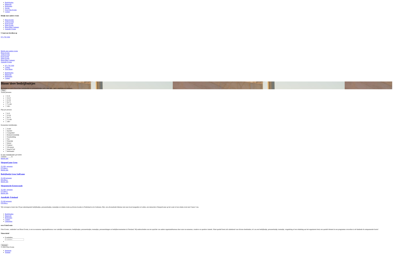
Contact (7, 12)
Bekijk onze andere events (9, 51)
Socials (7, 8)
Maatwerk (8, 4)
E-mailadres (9, 237)
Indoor (9, 143)
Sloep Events (9, 25)
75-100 (9, 104)
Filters (3, 90)
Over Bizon (8, 69)
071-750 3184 (5, 37)
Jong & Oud (11, 149)
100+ (8, 106)
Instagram (8, 250)
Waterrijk (10, 141)
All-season (10, 147)
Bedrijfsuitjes (9, 2)
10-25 (9, 98)
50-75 (9, 102)
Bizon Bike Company (12, 27)
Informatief (10, 151)
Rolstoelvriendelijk (13, 135)
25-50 (9, 100)
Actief (9, 129)
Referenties (8, 6)
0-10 (8, 96)
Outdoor (9, 145)
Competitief (11, 133)
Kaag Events (9, 23)
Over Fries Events (11, 10)
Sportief (9, 131)
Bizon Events (9, 20)
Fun (8, 139)
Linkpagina (8, 221)
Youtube (7, 252)
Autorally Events (10, 29)
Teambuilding (11, 137)
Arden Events (9, 22)
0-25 (8, 113)
